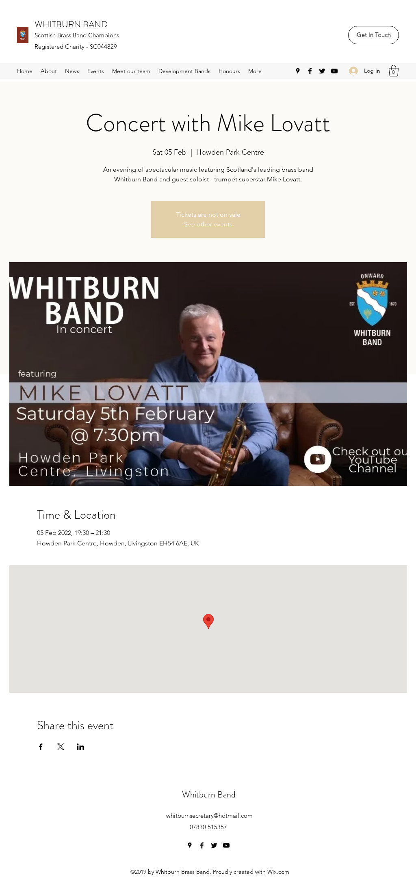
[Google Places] (298, 71)
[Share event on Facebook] (41, 746)
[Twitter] (322, 71)
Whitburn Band (209, 794)
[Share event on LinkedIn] (80, 746)
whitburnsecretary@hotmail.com (209, 815)
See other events (208, 224)
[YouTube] (334, 71)
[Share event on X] (61, 746)
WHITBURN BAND (71, 24)
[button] (394, 71)
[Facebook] (310, 71)
